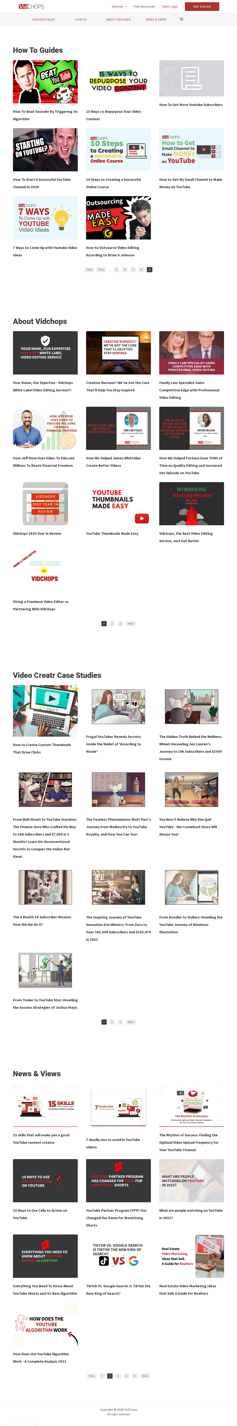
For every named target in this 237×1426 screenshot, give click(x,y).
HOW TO (80, 19)
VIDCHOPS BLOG (43, 19)
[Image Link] (45, 81)
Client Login (169, 6)
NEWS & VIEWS (156, 19)
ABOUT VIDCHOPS (118, 19)
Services (117, 6)
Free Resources (144, 6)
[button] (125, 6)
